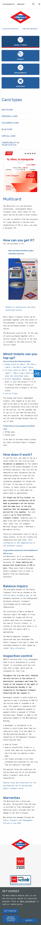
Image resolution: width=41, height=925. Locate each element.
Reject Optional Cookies (11, 918)
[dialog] (20, 906)
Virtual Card (8, 136)
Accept (29, 920)
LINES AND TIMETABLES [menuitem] (30, 28)
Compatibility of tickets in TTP (10, 143)
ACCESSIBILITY (9, 4)
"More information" (28, 901)
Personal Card (10, 116)
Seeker (35, 4)
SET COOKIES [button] (10, 911)
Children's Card (10, 123)
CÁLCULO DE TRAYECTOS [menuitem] (10, 28)
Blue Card (7, 129)
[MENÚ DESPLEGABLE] (38, 4)
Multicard (7, 110)
